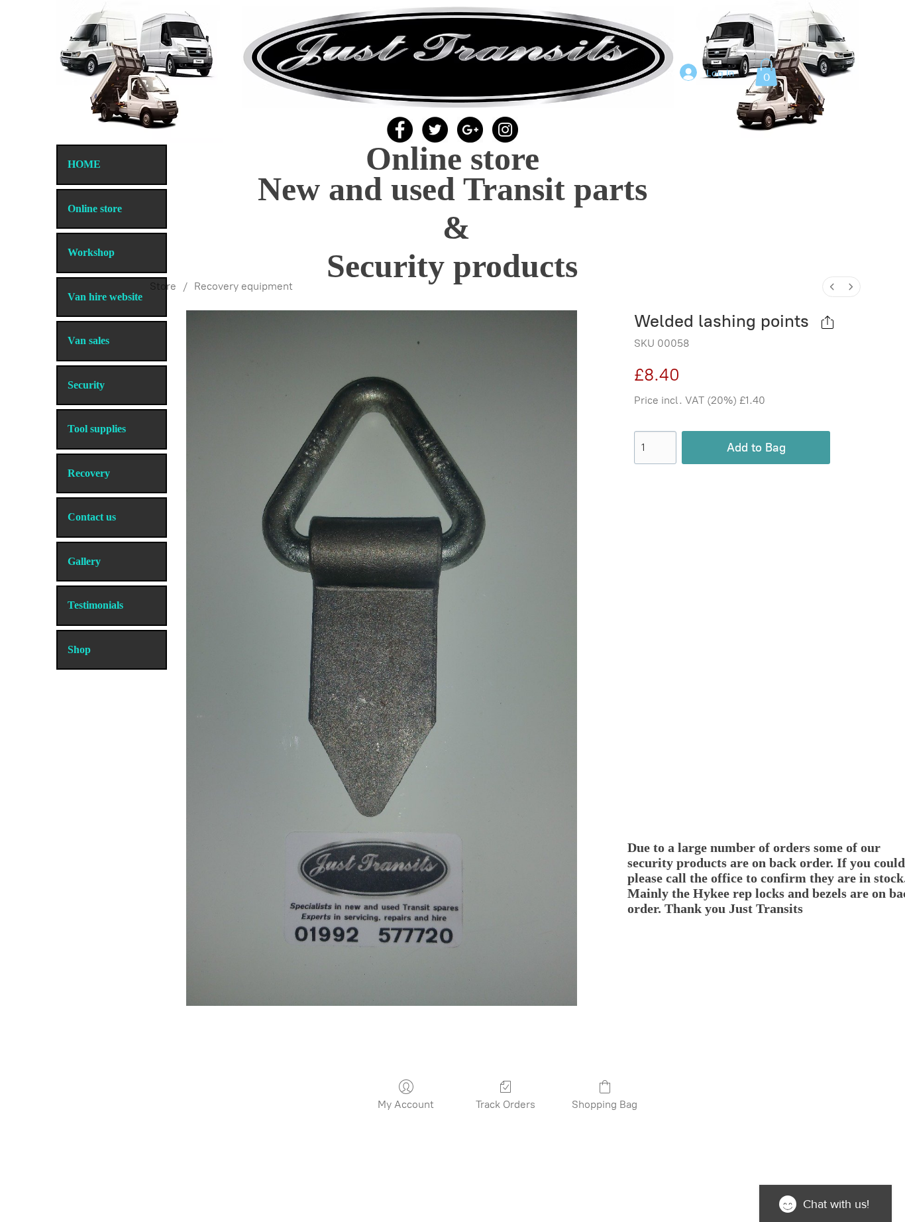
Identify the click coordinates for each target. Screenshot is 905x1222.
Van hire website (105, 296)
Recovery (89, 473)
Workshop (91, 252)
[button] (766, 72)
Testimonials (95, 605)
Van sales (88, 340)
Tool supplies (97, 428)
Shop (79, 649)
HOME (84, 164)
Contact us (92, 516)
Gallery (84, 561)
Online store (95, 208)
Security (86, 385)
